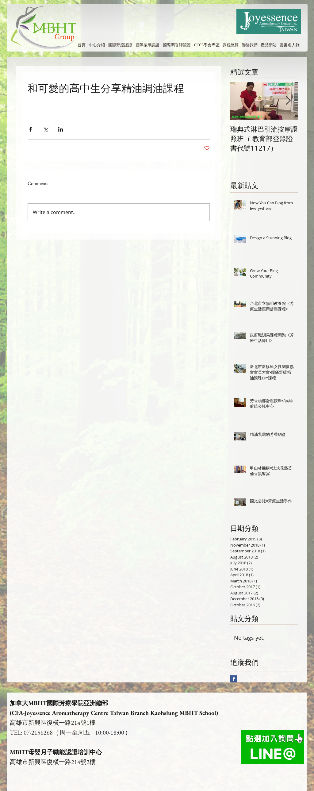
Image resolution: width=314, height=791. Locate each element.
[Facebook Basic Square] (233, 678)
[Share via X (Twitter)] (45, 129)
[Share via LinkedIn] (60, 129)
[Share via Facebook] (30, 129)
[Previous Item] (240, 101)
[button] (96, 45)
